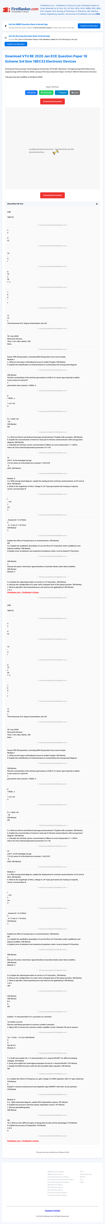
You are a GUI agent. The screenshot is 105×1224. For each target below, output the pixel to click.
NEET (82, 1182)
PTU (81, 1179)
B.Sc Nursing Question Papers (58, 1177)
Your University (87, 1168)
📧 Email (74, 93)
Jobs (44, 1202)
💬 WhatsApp (46, 93)
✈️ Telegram (61, 93)
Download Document (52, 101)
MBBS (50, 1168)
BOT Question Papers (55, 1190)
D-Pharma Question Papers (57, 1195)
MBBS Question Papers (56, 1172)
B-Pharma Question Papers (57, 1192)
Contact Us (57, 1202)
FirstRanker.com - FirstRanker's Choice (23, 592)
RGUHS (82, 1177)
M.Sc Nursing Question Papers (58, 1182)
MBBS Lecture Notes (55, 1174)
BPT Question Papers (55, 1187)
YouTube (56, 1211)
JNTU (82, 1172)
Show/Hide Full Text (15, 204)
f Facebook (31, 93)
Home (12, 1168)
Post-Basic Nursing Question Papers (61, 1179)
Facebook (49, 1211)
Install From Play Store (89, 26)
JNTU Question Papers (31, 1168)
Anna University (86, 1174)
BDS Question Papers (55, 1185)
